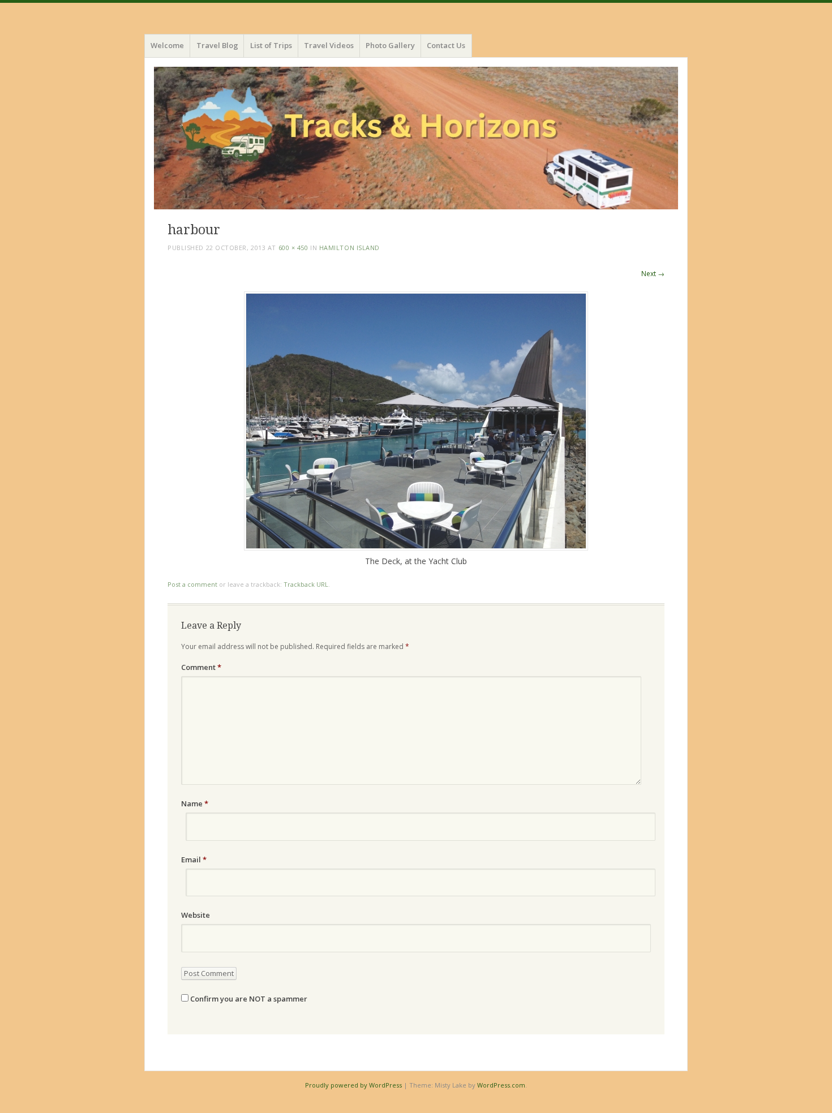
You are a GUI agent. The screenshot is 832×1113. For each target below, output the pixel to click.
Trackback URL (306, 584)
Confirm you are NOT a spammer (247, 999)
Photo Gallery (390, 45)
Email (194, 859)
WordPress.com (501, 1085)
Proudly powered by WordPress (353, 1085)
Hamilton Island (349, 247)
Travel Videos (329, 45)
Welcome (167, 45)
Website (195, 915)
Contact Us (446, 45)
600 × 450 (293, 247)
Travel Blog (217, 45)
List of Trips (271, 45)
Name (194, 803)
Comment (201, 667)
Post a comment (192, 584)
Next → (652, 273)
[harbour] (416, 547)
